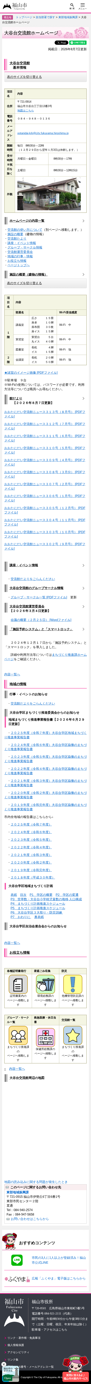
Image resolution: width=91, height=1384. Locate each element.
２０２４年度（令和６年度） (31, 832)
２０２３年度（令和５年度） (31, 839)
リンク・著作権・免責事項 (23, 1337)
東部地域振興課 (68, 17)
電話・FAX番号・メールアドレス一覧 (30, 1366)
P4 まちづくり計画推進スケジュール (38, 903)
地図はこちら (25, 110)
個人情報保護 (15, 1345)
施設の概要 (15, 234)
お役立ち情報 (16, 260)
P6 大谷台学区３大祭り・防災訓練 (37, 912)
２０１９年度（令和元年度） (31, 870)
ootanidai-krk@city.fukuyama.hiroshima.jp (43, 133)
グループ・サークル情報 (24, 247)
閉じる (3, 1364)
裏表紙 (39, 917)
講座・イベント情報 (21, 243)
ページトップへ (18, 265)
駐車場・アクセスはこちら (49, 1329)
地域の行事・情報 (20, 256)
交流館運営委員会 (20, 252)
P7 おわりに (21, 917)
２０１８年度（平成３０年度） (33, 877)
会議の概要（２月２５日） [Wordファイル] (41, 620)
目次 (23, 894)
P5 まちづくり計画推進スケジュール (38, 908)
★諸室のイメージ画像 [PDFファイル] (31, 372)
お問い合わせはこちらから (30, 1219)
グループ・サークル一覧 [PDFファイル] (39, 597)
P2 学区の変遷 (67, 894)
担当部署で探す (45, 17)
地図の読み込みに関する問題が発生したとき (36, 1182)
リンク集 (12, 1359)
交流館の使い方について (24, 229)
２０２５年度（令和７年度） (31, 824)
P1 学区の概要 (41, 894)
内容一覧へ (12, 674)
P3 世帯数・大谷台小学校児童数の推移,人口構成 (46, 899)
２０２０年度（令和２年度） (31, 862)
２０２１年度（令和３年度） (31, 855)
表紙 (14, 894)
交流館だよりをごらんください (33, 579)
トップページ (24, 17)
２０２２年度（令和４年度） (31, 847)
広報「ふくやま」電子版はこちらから (59, 1278)
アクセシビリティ (18, 1352)
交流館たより (16, 238)
